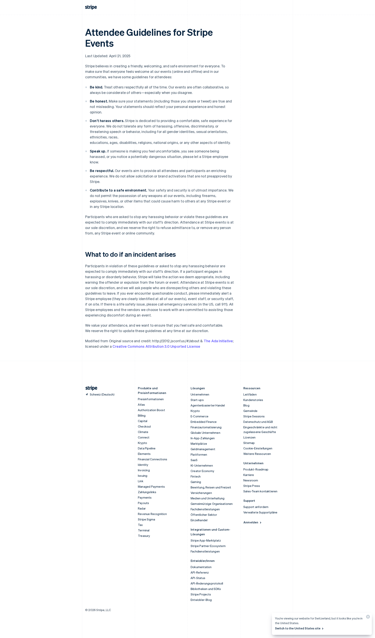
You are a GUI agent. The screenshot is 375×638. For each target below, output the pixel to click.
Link (140, 481)
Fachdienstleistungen (205, 509)
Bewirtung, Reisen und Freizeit (211, 487)
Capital (142, 421)
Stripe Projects (201, 594)
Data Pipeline (147, 448)
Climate (143, 432)
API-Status (198, 578)
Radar (142, 508)
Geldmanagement (203, 449)
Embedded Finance (204, 422)
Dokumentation (201, 567)
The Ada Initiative (218, 341)
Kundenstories (253, 400)
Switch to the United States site (298, 628)
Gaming (196, 482)
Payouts (143, 503)
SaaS (194, 460)
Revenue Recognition (152, 514)
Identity (143, 465)
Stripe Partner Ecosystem (208, 546)
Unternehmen (200, 394)
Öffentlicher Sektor (204, 515)
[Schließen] (367, 617)
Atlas (141, 404)
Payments (145, 497)
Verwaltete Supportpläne (260, 512)
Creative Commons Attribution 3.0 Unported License (156, 346)
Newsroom (250, 480)
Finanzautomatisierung (206, 427)
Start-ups (197, 400)
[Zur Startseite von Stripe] (90, 388)
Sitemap (249, 443)
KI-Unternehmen (202, 465)
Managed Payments (151, 486)
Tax (140, 525)
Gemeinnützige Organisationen (212, 504)
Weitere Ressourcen (257, 454)
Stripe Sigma (146, 519)
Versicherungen (201, 493)
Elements (144, 454)
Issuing (142, 476)
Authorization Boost (151, 410)
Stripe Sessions (254, 416)
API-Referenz (200, 572)
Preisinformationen (151, 399)
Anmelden (250, 522)
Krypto (142, 443)
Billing (142, 415)
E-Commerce (199, 416)
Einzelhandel (199, 520)
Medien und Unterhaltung (208, 498)
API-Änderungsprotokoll (207, 583)
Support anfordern (255, 507)
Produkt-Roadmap (255, 469)
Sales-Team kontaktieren (260, 491)
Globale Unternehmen (205, 433)
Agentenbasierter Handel (208, 405)
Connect (143, 437)
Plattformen (199, 454)
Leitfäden (250, 394)
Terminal (144, 530)
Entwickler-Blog (201, 600)
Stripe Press (251, 486)
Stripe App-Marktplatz (206, 540)
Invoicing (144, 470)
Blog (246, 405)
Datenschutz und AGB (258, 422)
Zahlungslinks (147, 492)
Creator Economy (202, 471)
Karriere (248, 475)
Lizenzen (249, 437)
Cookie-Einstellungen (257, 448)
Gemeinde (250, 411)
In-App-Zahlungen (203, 438)
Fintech (196, 476)
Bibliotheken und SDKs (206, 589)
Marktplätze (199, 444)
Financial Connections (152, 459)
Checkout (144, 426)
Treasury (144, 536)
